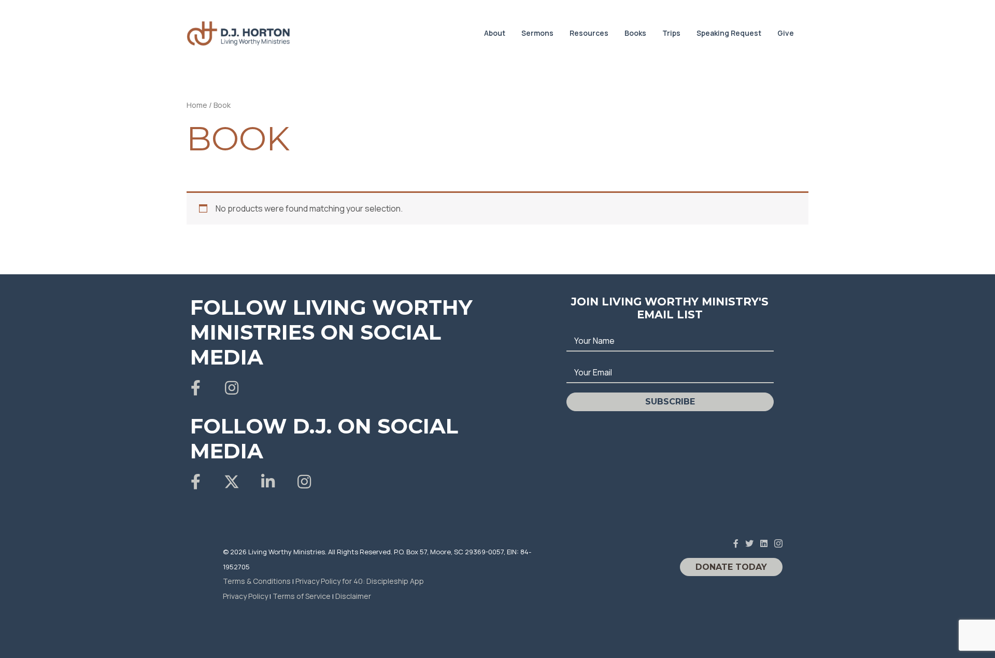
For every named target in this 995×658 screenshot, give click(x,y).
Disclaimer (353, 596)
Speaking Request (728, 33)
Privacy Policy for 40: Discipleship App (359, 581)
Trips (671, 33)
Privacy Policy (245, 596)
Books (635, 33)
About (494, 33)
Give (785, 33)
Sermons (537, 33)
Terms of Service (302, 596)
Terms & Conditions (257, 581)
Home (197, 105)
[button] (195, 387)
